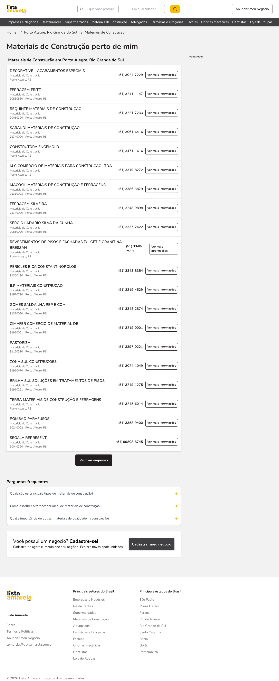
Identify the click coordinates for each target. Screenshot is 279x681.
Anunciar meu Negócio (252, 9)
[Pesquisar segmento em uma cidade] (175, 9)
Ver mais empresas (93, 460)
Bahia (144, 639)
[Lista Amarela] (16, 9)
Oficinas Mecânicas (215, 22)
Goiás (144, 645)
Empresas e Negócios (22, 22)
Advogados (139, 22)
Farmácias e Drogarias (167, 22)
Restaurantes (51, 22)
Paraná (145, 612)
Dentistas (239, 22)
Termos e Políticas (20, 631)
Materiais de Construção (109, 22)
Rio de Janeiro (150, 619)
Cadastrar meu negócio (151, 544)
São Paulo (147, 599)
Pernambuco (149, 652)
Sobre (11, 625)
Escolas (192, 22)
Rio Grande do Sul (153, 626)
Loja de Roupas (261, 22)
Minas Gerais (149, 606)
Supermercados (76, 22)
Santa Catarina (150, 632)
